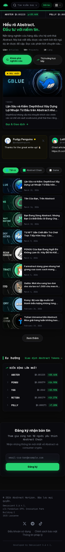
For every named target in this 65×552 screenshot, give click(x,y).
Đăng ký (32, 466)
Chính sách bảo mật (46, 531)
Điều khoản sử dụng (19, 531)
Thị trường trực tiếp (48, 59)
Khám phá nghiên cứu (16, 59)
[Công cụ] (58, 5)
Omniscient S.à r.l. (40, 545)
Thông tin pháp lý (33, 534)
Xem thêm (32, 338)
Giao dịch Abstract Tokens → (43, 358)
